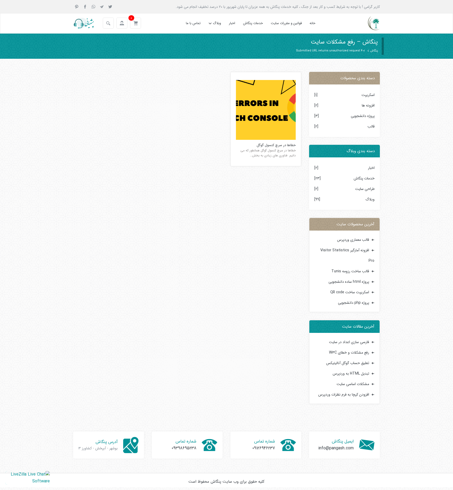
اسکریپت (368, 95)
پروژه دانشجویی (363, 116)
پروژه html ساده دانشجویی (348, 282)
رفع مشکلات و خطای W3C (349, 352)
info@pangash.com (336, 448)
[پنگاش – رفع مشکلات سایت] (369, 23)
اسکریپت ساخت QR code (349, 292)
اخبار (232, 23)
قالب (371, 126)
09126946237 (263, 448)
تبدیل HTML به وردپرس (351, 373)
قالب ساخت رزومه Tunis (350, 271)
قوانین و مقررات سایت (286, 23)
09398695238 (184, 448)
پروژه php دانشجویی (353, 303)
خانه (312, 23)
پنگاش (374, 51)
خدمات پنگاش (253, 23)
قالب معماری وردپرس (353, 240)
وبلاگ (217, 23)
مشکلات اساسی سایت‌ (353, 384)
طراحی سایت (365, 189)
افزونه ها (368, 105)
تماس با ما (193, 23)
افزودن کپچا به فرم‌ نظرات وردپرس (343, 394)
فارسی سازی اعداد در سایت (349, 342)
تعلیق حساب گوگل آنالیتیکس (347, 363)
